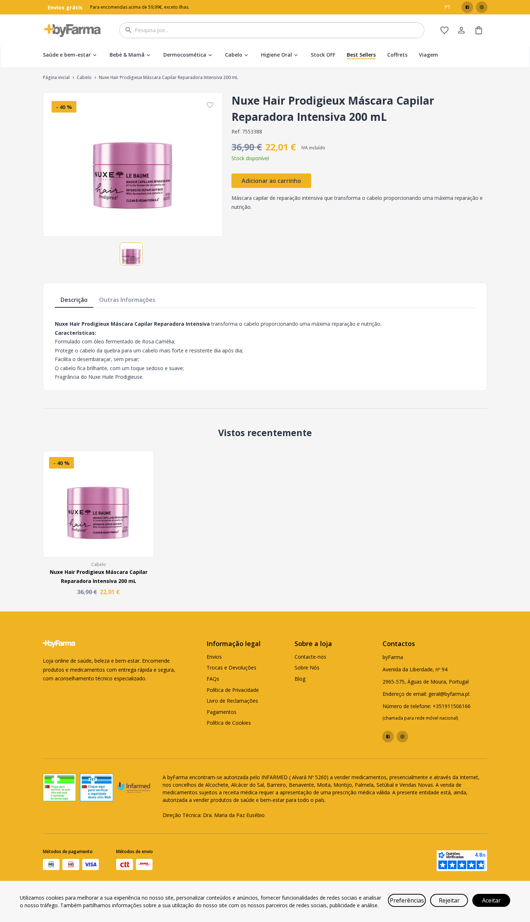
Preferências (407, 900)
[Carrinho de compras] (478, 30)
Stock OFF (323, 54)
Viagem (428, 54)
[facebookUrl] (467, 7)
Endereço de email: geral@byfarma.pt (426, 693)
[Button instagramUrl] (481, 7)
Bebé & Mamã (127, 54)
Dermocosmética (184, 54)
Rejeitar (449, 900)
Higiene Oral (276, 54)
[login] (444, 30)
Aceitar (491, 900)
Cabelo (233, 54)
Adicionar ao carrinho (271, 181)
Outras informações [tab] (127, 300)
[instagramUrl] (481, 7)
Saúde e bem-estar (67, 54)
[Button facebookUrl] (467, 7)
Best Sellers (361, 54)
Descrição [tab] (74, 300)
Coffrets (397, 54)
